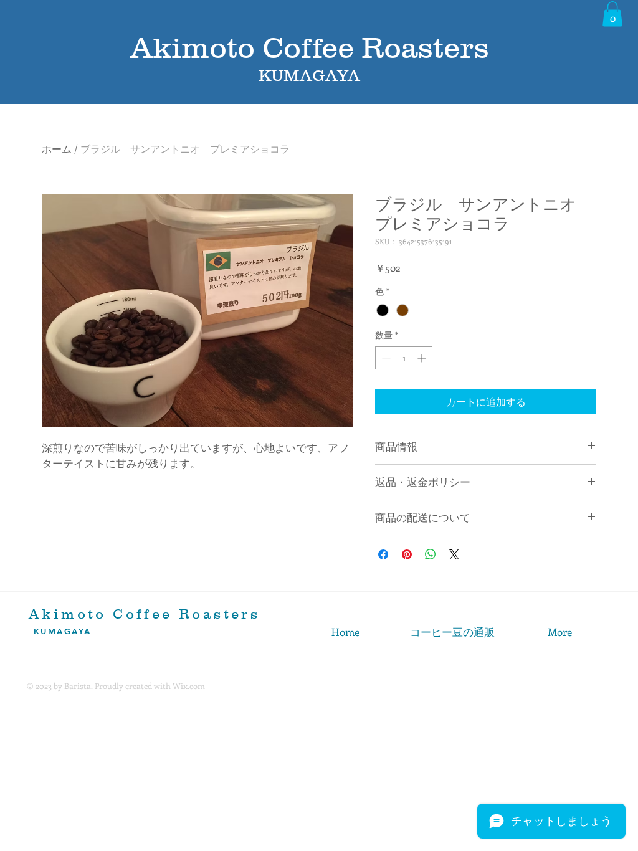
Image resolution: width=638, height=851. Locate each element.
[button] (612, 14)
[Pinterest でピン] (406, 554)
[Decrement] (385, 358)
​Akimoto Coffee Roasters (144, 614)
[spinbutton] (404, 358)
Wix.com (189, 685)
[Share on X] (454, 554)
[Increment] (423, 358)
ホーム (57, 148)
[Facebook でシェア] (383, 554)
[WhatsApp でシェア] (430, 554)
